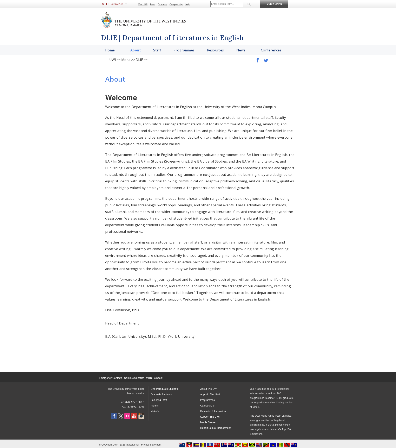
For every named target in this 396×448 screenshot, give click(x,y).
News (240, 50)
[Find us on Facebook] (114, 418)
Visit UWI (142, 4)
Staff (157, 50)
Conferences (271, 50)
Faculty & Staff (159, 400)
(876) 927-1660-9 (134, 402)
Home (110, 50)
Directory (162, 4)
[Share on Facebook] (255, 59)
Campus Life (207, 405)
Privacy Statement (151, 444)
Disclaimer (133, 444)
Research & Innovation (213, 411)
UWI (112, 59)
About (135, 50)
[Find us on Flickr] (127, 418)
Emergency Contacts (110, 377)
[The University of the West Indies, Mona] (154, 19)
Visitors (155, 411)
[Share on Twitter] (263, 59)
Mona (125, 59)
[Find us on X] (121, 418)
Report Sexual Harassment (215, 427)
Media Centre (208, 422)
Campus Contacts (134, 377)
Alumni (155, 405)
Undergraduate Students (164, 388)
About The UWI (208, 388)
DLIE (139, 59)
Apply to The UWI (210, 394)
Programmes (184, 50)
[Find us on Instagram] (141, 418)
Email (152, 4)
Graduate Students (161, 394)
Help (187, 4)
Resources (215, 50)
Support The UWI (209, 416)
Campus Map (176, 4)
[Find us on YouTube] (134, 418)
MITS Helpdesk (154, 377)
